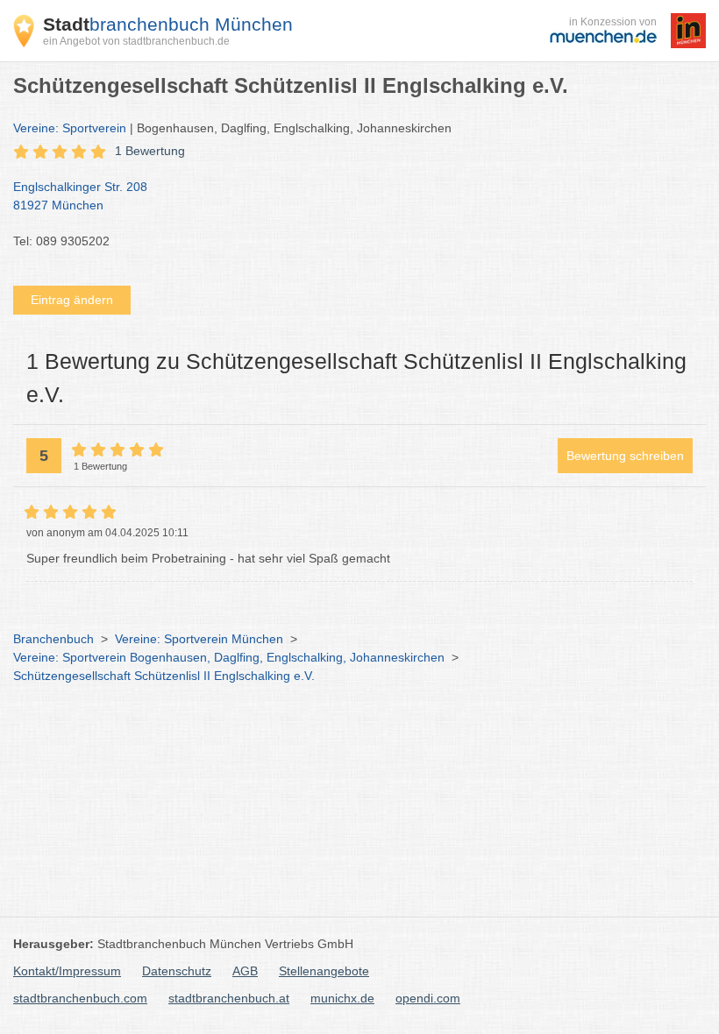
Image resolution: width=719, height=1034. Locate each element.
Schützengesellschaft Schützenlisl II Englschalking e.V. (164, 676)
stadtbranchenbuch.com (80, 998)
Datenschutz (176, 971)
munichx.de (342, 998)
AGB (245, 971)
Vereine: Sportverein (69, 128)
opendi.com (427, 998)
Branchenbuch (53, 639)
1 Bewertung (150, 151)
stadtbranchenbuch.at (228, 998)
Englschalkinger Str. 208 (80, 196)
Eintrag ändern (72, 300)
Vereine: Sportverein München (199, 639)
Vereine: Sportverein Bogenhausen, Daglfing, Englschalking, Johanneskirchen (229, 657)
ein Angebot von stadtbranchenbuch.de (136, 41)
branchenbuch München (168, 24)
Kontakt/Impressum (67, 971)
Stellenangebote (324, 971)
